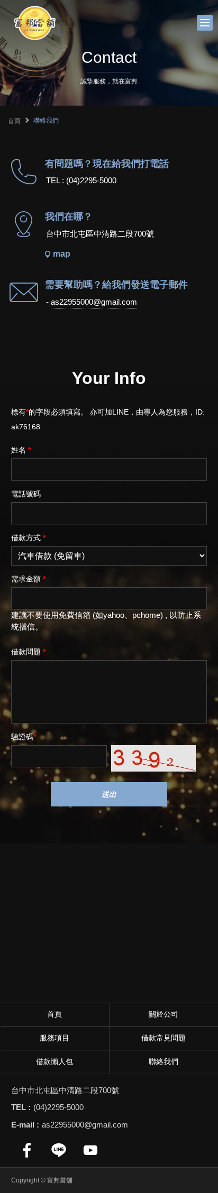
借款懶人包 (54, 1061)
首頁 (14, 121)
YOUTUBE (90, 1150)
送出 (109, 794)
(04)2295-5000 (91, 180)
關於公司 (163, 1014)
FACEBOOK (27, 1150)
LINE (59, 1150)
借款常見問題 (163, 1038)
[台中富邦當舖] (34, 23)
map (61, 253)
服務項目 (54, 1038)
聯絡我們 (163, 1061)
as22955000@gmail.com (94, 301)
